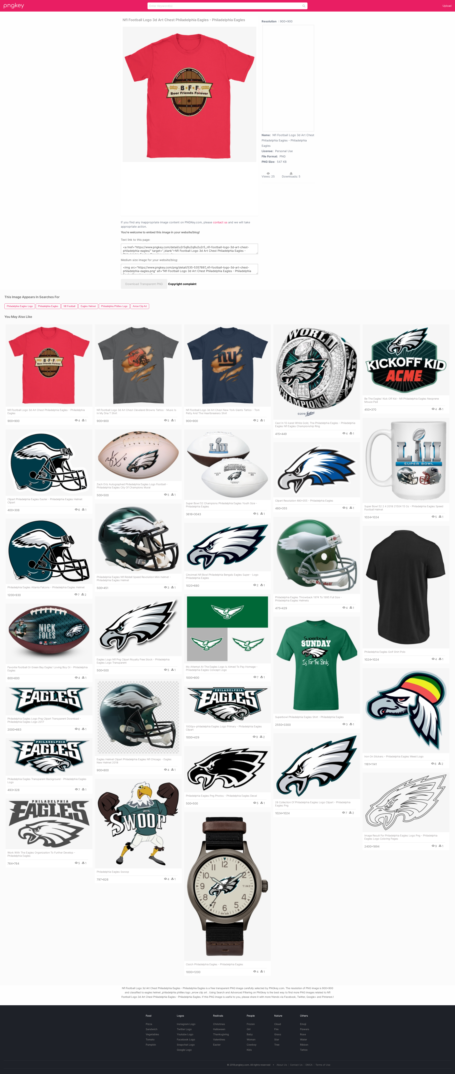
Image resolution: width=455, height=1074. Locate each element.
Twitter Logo (184, 1029)
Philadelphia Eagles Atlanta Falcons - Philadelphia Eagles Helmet (46, 587)
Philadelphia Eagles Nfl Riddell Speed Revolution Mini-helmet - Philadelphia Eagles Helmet (134, 578)
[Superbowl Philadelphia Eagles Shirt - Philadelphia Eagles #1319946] (316, 665)
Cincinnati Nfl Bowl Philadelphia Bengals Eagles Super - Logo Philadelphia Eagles (222, 576)
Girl (248, 1029)
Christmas (219, 1023)
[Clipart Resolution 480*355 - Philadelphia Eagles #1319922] (316, 469)
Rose (303, 1034)
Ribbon (304, 1044)
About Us (282, 1064)
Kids (249, 1049)
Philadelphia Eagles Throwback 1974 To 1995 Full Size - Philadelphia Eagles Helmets (308, 599)
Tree (276, 1044)
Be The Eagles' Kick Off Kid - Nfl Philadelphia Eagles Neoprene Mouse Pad (401, 400)
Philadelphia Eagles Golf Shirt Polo (384, 651)
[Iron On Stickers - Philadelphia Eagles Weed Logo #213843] (406, 710)
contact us (220, 222)
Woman (251, 1039)
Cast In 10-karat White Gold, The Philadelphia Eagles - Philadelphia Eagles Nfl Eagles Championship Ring (315, 424)
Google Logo (184, 1049)
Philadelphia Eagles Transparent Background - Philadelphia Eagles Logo (46, 780)
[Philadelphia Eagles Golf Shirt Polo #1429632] (406, 587)
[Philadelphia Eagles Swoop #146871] (138, 823)
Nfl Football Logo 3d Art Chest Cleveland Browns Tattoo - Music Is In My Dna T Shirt (136, 411)
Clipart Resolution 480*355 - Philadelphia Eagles (304, 500)
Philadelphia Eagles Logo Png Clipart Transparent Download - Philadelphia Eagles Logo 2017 (44, 720)
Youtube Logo (185, 1034)
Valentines (219, 1039)
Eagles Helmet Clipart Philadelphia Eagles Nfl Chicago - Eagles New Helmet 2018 (134, 761)
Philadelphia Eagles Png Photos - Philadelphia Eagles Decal (221, 795)
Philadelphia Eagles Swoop (113, 871)
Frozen (251, 1023)
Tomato (150, 1039)
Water (303, 1039)
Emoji (303, 1023)
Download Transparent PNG (144, 284)
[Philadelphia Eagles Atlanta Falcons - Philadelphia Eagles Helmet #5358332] (49, 551)
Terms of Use (322, 1064)
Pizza (149, 1023)
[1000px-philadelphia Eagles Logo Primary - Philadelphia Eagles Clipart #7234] (227, 704)
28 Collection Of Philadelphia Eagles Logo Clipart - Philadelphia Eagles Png (312, 804)
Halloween (219, 1029)
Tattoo (303, 1049)
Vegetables (152, 1034)
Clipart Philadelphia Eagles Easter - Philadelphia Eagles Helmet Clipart (44, 501)
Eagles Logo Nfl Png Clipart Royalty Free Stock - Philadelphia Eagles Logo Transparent (133, 661)
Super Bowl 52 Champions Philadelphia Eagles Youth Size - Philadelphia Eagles (221, 505)
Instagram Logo (186, 1023)
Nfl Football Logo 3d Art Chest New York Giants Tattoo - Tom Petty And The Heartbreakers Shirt (223, 411)
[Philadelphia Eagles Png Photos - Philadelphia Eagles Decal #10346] (227, 769)
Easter (217, 1044)
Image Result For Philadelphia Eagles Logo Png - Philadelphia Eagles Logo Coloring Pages (400, 837)
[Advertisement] (185, 189)
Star (276, 1039)
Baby (250, 1034)
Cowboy (251, 1044)
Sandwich (151, 1029)
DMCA (309, 1064)
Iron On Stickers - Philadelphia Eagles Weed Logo (394, 756)
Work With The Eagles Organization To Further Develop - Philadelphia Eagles (41, 854)
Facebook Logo (186, 1039)
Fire (276, 1029)
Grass (277, 1034)
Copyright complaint (182, 284)
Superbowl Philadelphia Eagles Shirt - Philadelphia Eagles (309, 716)
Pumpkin (151, 1044)
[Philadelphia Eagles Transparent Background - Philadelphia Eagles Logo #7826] (49, 757)
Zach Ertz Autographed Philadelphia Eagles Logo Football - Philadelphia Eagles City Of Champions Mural (132, 486)
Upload (447, 5)
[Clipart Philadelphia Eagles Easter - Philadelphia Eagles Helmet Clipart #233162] (49, 462)
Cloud (277, 1023)
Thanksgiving (221, 1034)
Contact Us (296, 1064)
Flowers (304, 1029)
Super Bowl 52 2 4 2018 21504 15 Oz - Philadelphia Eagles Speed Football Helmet (403, 508)
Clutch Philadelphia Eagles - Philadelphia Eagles (214, 964)
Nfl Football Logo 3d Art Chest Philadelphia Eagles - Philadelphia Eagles (46, 411)
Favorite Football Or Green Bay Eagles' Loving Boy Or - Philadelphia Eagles (47, 669)
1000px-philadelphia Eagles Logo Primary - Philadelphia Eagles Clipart (224, 728)
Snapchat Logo (186, 1044)
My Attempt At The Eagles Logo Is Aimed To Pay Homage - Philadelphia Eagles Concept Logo (222, 668)
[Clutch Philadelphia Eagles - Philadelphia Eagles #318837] (227, 886)
